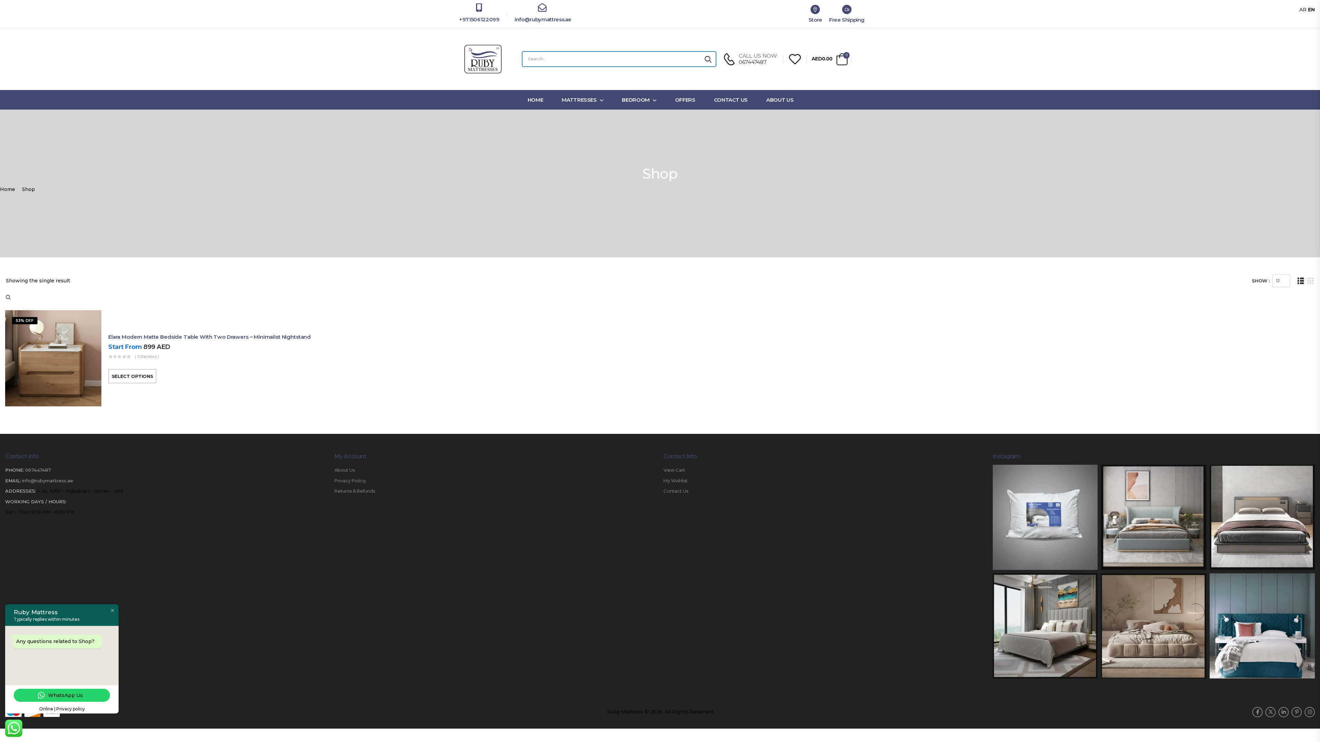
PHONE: (14, 470)
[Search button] (708, 59)
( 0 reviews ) (147, 357)
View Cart (674, 470)
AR (1303, 10)
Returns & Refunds (354, 491)
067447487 (38, 470)
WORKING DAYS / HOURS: (36, 501)
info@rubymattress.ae (542, 19)
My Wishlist (675, 480)
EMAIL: (13, 480)
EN (1311, 10)
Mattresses (579, 100)
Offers (685, 100)
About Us (779, 100)
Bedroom (636, 100)
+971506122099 (479, 19)
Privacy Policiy (350, 480)
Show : (1261, 280)
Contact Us (731, 100)
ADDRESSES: (20, 491)
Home (535, 100)
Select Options (132, 376)
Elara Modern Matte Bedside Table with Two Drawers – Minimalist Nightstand (209, 337)
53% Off (25, 320)
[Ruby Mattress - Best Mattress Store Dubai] (483, 59)
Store (815, 19)
